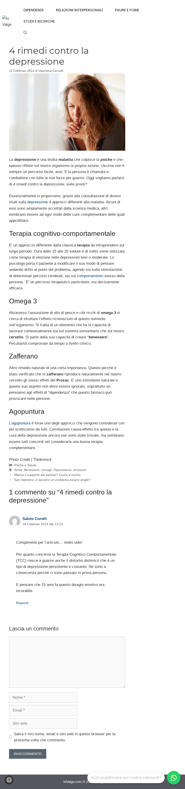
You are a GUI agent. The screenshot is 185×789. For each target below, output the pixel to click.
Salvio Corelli (35, 519)
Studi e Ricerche (39, 21)
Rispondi (22, 603)
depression (36, 202)
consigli (46, 470)
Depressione (62, 470)
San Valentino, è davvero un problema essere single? (52, 480)
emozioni (79, 470)
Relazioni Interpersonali (79, 10)
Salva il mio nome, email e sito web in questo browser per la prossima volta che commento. (64, 737)
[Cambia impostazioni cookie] (9, 779)
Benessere (31, 470)
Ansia (18, 470)
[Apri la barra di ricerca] (25, 32)
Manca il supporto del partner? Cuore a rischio (47, 475)
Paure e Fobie (127, 10)
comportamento (90, 276)
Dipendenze (33, 10)
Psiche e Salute (25, 465)
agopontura (21, 423)
